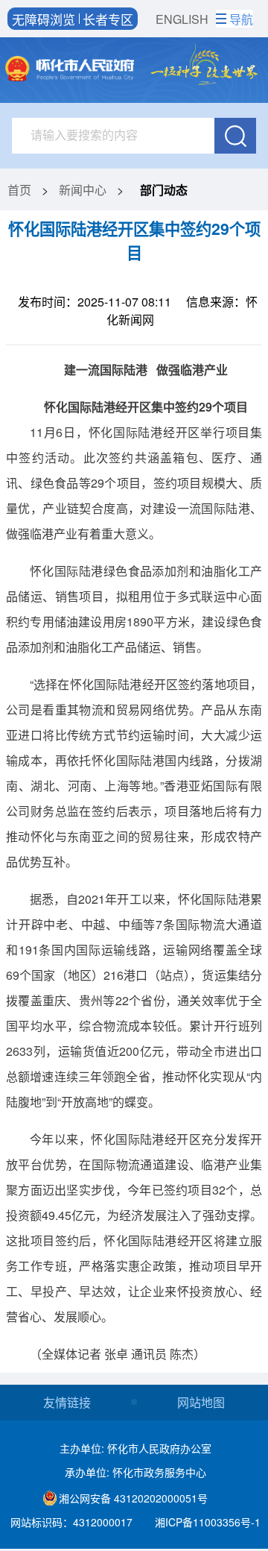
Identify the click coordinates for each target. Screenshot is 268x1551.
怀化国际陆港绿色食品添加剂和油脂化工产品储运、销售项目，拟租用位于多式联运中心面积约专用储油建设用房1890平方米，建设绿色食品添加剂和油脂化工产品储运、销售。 (134, 608)
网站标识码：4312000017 (71, 1521)
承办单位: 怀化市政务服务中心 (135, 1472)
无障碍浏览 (43, 18)
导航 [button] (241, 19)
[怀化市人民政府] (69, 70)
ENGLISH (182, 19)
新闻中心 (82, 189)
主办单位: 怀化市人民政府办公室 (135, 1448)
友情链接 (67, 1402)
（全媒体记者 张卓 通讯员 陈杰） (117, 1353)
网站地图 (201, 1402)
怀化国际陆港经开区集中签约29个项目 (134, 240)
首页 (19, 189)
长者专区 (108, 18)
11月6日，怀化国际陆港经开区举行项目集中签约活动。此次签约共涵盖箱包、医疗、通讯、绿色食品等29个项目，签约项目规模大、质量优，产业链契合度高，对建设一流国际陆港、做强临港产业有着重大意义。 (134, 483)
